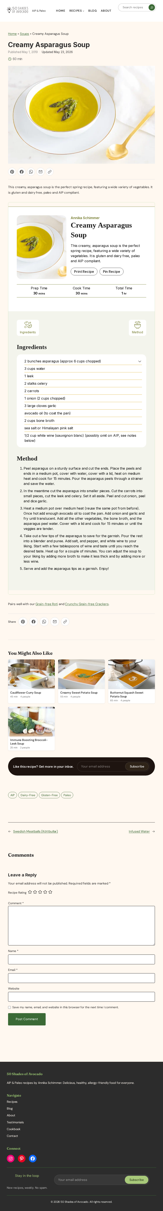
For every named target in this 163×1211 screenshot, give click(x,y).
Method (137, 332)
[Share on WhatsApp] (31, 172)
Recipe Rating (17, 892)
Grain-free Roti (46, 604)
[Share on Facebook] (22, 172)
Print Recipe (84, 271)
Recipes (12, 1102)
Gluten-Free (49, 795)
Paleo (67, 795)
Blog (10, 1108)
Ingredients (28, 332)
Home (12, 34)
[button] (140, 361)
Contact (12, 1136)
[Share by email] (41, 172)
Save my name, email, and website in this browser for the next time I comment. (65, 1007)
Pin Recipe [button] (111, 271)
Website (13, 988)
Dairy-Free (28, 795)
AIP (12, 795)
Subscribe (137, 766)
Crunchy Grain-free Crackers (86, 604)
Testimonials (15, 1122)
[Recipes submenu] (83, 11)
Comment (16, 903)
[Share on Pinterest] (12, 172)
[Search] (152, 7)
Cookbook (13, 1129)
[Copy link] (49, 172)
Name (13, 951)
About (11, 1115)
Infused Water (139, 831)
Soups (24, 34)
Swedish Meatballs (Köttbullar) (35, 831)
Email (12, 970)
